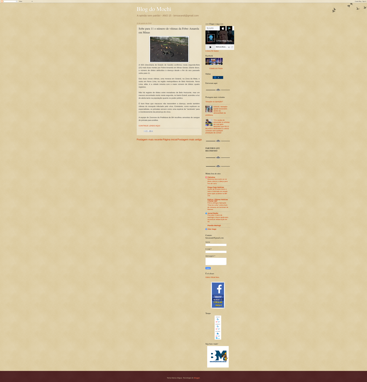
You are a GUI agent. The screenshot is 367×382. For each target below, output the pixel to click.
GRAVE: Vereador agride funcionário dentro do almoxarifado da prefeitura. (216, 111)
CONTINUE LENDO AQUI (149, 126)
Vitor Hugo (211, 229)
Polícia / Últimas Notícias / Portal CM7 (217, 200)
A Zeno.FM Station (212, 51)
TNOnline (211, 177)
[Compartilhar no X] (148, 131)
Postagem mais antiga (189, 139)
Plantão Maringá (214, 225)
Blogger (197, 378)
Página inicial (170, 139)
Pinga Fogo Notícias (215, 187)
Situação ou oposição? (214, 102)
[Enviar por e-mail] (145, 131)
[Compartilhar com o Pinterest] (152, 131)
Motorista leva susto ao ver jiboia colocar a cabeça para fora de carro (217, 181)
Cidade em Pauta (216, 68)
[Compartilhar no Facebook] (150, 131)
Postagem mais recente (149, 139)
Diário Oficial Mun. (212, 277)
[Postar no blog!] (147, 131)
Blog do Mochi (154, 9)
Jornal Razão (212, 213)
